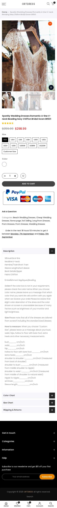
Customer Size (10, 151)
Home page (15, 220)
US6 (20, 139)
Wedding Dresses (37, 224)
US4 (13, 139)
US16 (14, 145)
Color (5, 159)
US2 (5, 139)
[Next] (51, 55)
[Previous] (5, 55)
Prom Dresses (8, 224)
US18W (32, 145)
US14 (5, 145)
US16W (22, 145)
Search (30, 496)
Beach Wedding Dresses (24, 217)
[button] (8, 123)
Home (4, 12)
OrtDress (28, 4)
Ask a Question (9, 211)
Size (4, 134)
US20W (42, 145)
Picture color (4, 164)
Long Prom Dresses (41, 220)
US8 (28, 139)
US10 (36, 139)
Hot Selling (26, 220)
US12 (44, 139)
